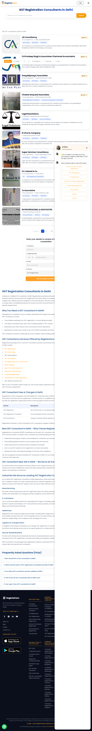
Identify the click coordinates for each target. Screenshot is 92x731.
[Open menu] (88, 3)
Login (80, 3)
